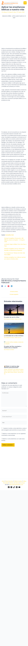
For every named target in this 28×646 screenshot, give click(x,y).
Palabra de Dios (18, 319)
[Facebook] (2, 286)
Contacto (22, 483)
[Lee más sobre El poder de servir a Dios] (14, 309)
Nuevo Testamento (8, 370)
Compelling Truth (9, 235)
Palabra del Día (18, 337)
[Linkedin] (11, 286)
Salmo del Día (10, 372)
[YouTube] (19, 487)
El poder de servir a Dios (11, 317)
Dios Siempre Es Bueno (9, 319)
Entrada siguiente (14, 294)
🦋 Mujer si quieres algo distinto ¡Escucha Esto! (11, 366)
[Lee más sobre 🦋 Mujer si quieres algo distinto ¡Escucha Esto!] (14, 358)
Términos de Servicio (14, 483)
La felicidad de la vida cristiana (13, 335)
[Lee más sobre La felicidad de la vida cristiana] (14, 328)
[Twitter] (5, 286)
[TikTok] (14, 487)
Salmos (15, 372)
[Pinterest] (8, 286)
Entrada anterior (14, 291)
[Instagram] (11, 487)
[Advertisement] (14, 33)
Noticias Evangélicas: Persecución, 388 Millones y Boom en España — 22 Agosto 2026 (14, 240)
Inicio (3, 481)
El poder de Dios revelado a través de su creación (12, 347)
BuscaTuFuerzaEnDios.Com (16, 484)
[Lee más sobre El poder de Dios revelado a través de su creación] (14, 342)
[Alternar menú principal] (25, 2)
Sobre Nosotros (9, 481)
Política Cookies (18, 481)
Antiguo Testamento (8, 369)
